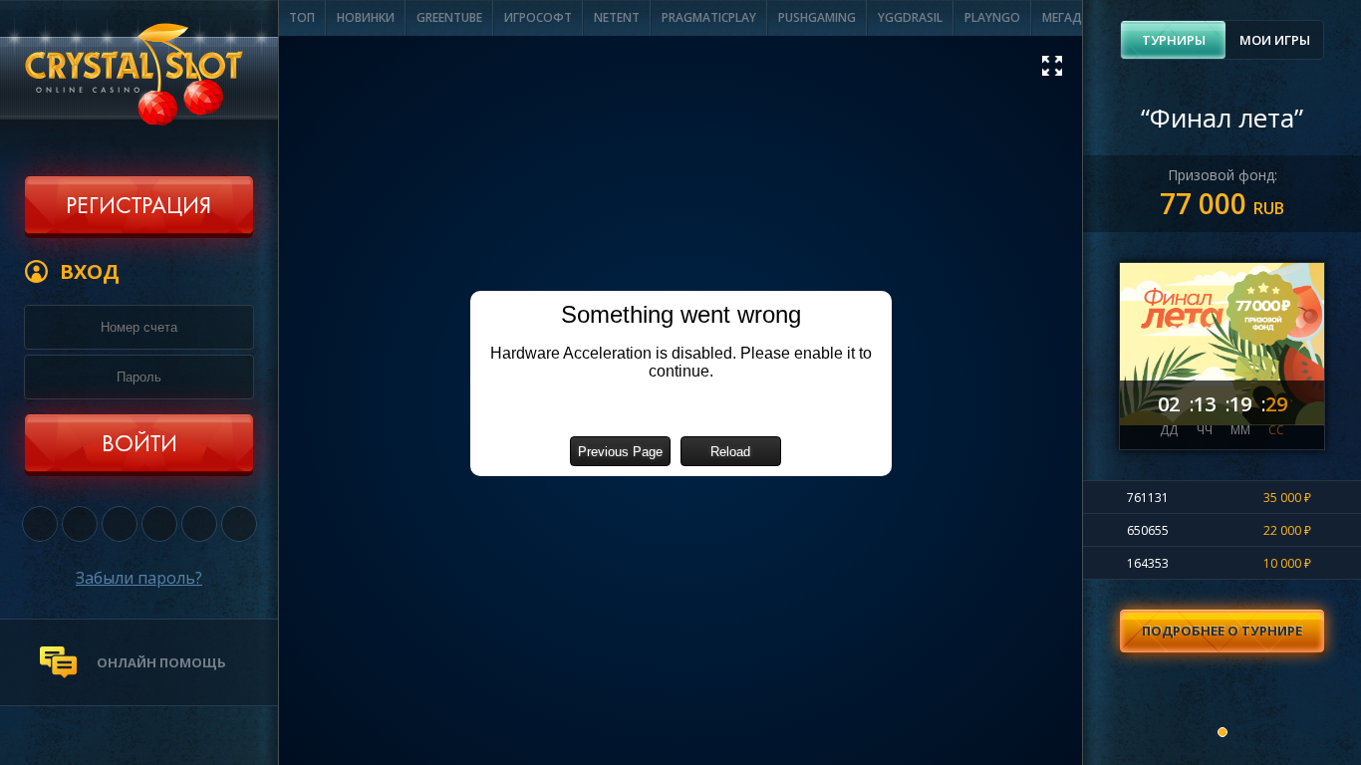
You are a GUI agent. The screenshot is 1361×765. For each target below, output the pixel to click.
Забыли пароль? (139, 578)
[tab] (1173, 40)
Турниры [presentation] (1174, 40)
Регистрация (138, 207)
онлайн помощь (161, 662)
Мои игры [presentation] (1274, 40)
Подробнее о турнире (1222, 630)
